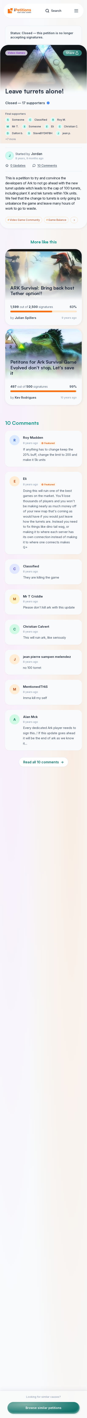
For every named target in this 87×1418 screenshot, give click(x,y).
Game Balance (56, 219)
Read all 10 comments (43, 762)
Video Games (16, 52)
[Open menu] (76, 10)
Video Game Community (24, 219)
